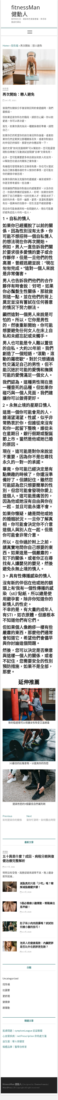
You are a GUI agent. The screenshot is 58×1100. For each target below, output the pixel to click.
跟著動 (5, 852)
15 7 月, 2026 (9, 867)
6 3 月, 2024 (26, 892)
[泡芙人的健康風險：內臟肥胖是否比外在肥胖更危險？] (10, 946)
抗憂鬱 (6, 990)
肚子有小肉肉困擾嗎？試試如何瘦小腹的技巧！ (36, 925)
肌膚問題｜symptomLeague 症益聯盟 (22, 1030)
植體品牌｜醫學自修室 (15, 1046)
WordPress (8, 1087)
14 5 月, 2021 (10, 100)
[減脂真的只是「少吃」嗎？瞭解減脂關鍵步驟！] (10, 887)
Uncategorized (10, 978)
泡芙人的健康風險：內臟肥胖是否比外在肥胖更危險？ (36, 945)
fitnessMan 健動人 (25, 11)
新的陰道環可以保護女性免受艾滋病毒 (28, 722)
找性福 (14, 45)
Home (6, 45)
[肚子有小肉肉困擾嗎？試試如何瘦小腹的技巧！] (10, 926)
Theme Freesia (41, 1084)
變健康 (6, 1001)
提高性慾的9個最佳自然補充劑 (29, 803)
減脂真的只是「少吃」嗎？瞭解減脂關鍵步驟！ (36, 885)
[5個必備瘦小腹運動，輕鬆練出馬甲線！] (10, 906)
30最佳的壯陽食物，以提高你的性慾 (28, 763)
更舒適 (6, 996)
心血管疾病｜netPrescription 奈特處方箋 (25, 1035)
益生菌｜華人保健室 (13, 1041)
